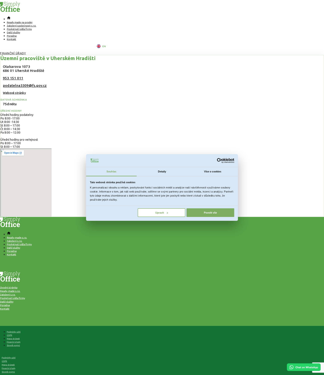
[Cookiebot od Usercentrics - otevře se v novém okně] (219, 160)
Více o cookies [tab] (212, 171)
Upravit (159, 212)
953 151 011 (13, 78)
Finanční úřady (13, 53)
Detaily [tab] (162, 171)
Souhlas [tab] (111, 171)
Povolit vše (210, 212)
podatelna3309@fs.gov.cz (25, 85)
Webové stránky (14, 92)
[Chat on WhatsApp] (304, 369)
